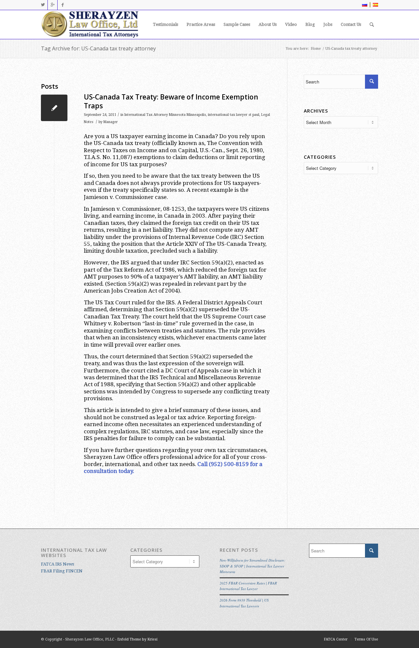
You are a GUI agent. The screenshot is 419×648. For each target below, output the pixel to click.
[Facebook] (62, 5)
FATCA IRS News (57, 564)
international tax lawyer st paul (233, 115)
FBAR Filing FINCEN (61, 570)
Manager (110, 122)
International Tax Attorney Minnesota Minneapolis (165, 115)
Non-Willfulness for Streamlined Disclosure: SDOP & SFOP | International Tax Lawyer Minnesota (252, 566)
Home (316, 48)
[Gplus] (52, 5)
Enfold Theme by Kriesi (137, 639)
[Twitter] (42, 5)
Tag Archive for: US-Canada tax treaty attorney (98, 48)
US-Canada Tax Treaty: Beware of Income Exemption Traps (171, 101)
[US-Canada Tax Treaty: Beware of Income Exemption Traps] (54, 108)
